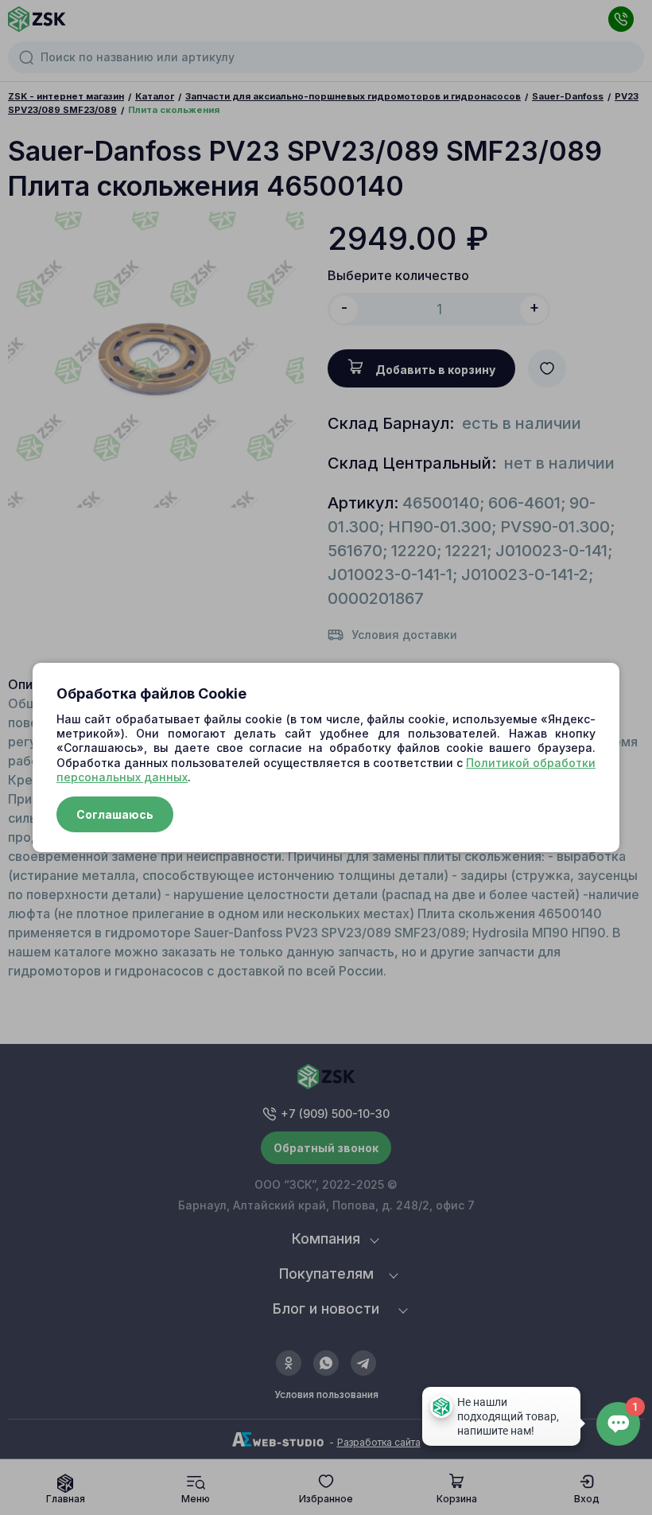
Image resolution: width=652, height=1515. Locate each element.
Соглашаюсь (114, 814)
